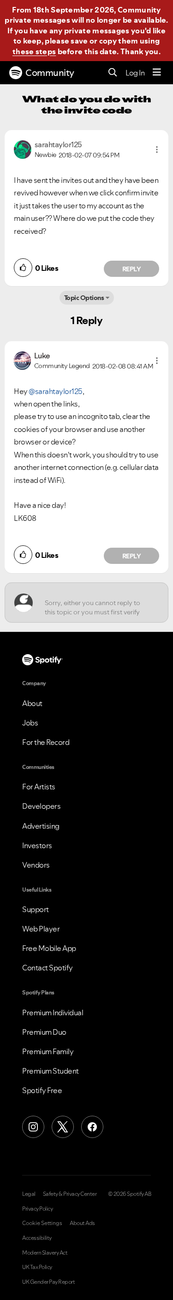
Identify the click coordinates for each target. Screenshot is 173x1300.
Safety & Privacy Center (70, 1194)
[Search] (113, 73)
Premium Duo (44, 1032)
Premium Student (50, 1071)
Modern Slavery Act (44, 1252)
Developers (41, 806)
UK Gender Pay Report (48, 1282)
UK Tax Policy (37, 1267)
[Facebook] (92, 1127)
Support (35, 909)
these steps (34, 51)
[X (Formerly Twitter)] (63, 1127)
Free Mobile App (49, 948)
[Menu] (157, 72)
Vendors (36, 865)
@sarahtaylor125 (56, 391)
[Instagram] (33, 1127)
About (32, 703)
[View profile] (22, 149)
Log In (134, 73)
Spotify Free (42, 1090)
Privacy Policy (37, 1208)
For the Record (45, 742)
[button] (157, 149)
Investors (37, 845)
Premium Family (47, 1051)
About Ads (82, 1223)
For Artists (38, 786)
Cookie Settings (42, 1223)
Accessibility (37, 1238)
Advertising (41, 826)
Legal (29, 1194)
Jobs (30, 723)
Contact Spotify (47, 967)
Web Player (41, 929)
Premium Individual (52, 1012)
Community (49, 72)
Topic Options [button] (84, 297)
